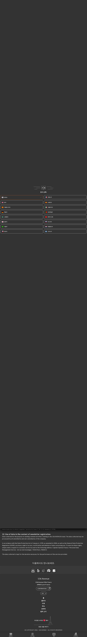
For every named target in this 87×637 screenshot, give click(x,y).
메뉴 (43, 606)
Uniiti (46, 626)
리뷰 (43, 603)
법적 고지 (43, 611)
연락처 (43, 609)
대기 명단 (33, 636)
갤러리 (43, 600)
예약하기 (11, 636)
